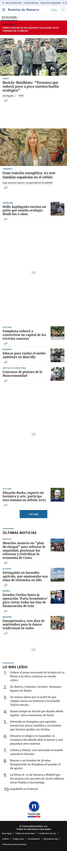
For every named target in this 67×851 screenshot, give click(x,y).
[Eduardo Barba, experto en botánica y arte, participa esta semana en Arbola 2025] (57, 495)
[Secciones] (3, 10)
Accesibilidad (34, 839)
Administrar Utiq (51, 839)
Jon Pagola (8, 96)
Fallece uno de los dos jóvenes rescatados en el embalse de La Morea (30, 29)
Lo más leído (15, 666)
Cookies (5, 839)
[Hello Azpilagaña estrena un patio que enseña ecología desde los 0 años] (57, 209)
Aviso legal (7, 833)
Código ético (18, 839)
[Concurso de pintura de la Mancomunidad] (57, 374)
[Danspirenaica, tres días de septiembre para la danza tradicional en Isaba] (57, 623)
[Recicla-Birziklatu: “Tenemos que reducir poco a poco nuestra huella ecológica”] (33, 57)
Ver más (33, 514)
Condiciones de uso (47, 833)
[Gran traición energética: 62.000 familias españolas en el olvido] (33, 147)
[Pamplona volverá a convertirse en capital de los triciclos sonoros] (57, 333)
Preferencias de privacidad (14, 844)
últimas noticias (19, 532)
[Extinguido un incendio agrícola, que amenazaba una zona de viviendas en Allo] (57, 575)
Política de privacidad (25, 833)
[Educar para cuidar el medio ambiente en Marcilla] (57, 355)
